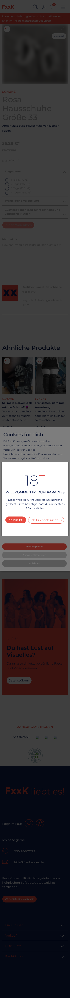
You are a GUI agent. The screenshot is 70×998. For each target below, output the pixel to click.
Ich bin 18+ (16, 520)
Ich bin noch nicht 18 (46, 520)
